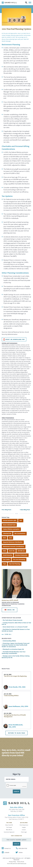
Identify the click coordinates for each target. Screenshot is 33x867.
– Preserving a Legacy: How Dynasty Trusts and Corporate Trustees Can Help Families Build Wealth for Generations (15, 644)
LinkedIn (6, 852)
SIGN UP (16, 791)
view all (8, 634)
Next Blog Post (25, 510)
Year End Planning (14, 564)
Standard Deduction (21, 555)
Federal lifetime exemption (11, 529)
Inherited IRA (7, 533)
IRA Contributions (19, 533)
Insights (24, 827)
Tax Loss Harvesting (19, 559)
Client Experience (24, 825)
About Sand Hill (9, 825)
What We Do (9, 829)
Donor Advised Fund (9, 525)
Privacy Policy (12, 861)
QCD (10, 538)
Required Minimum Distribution (12, 542)
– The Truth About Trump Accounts (12, 620)
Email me (11, 610)
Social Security (7, 555)
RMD (4, 551)
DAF (21, 520)
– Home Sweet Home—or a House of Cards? (15, 627)
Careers (24, 829)
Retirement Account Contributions (13, 546)
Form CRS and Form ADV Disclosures (16, 863)
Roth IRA (12, 551)
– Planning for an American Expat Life (13, 649)
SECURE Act (21, 551)
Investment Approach (9, 832)
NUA (4, 538)
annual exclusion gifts (9, 520)
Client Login (24, 832)
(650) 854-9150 (23, 848)
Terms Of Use (20, 861)
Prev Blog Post (6, 510)
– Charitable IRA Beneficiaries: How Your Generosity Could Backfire (13, 652)
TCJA (4, 564)
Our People (9, 827)
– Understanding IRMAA (9, 641)
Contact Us (7, 848)
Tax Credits (6, 559)
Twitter (21, 852)
